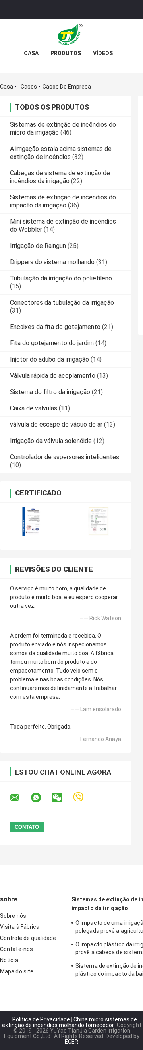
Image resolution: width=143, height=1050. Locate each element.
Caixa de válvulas (33, 408)
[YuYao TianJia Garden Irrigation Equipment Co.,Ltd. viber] (83, 797)
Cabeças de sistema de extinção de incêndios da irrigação (60, 177)
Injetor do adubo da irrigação (49, 359)
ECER (71, 1041)
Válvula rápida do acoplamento (52, 375)
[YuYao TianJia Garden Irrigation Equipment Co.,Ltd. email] (20, 797)
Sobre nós (13, 916)
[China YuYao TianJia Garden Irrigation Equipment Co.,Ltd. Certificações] (33, 521)
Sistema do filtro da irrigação (50, 392)
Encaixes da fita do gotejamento (55, 327)
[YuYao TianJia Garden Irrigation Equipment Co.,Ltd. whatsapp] (41, 797)
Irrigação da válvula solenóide (51, 441)
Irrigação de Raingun (38, 245)
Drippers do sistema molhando (52, 262)
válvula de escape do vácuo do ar (56, 424)
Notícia (9, 960)
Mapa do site (16, 971)
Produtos (65, 53)
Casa (31, 53)
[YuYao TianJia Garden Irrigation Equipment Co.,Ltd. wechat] (62, 797)
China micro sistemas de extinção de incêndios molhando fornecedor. (69, 1022)
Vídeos (103, 53)
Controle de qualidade (28, 938)
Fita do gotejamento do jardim (52, 343)
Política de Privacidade (41, 1019)
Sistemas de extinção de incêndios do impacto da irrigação (63, 201)
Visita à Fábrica (20, 927)
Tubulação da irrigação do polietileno (61, 278)
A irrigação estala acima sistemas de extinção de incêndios (61, 152)
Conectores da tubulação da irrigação (62, 302)
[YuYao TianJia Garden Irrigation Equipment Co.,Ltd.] (71, 35)
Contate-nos (16, 949)
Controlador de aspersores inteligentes (64, 457)
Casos (29, 86)
